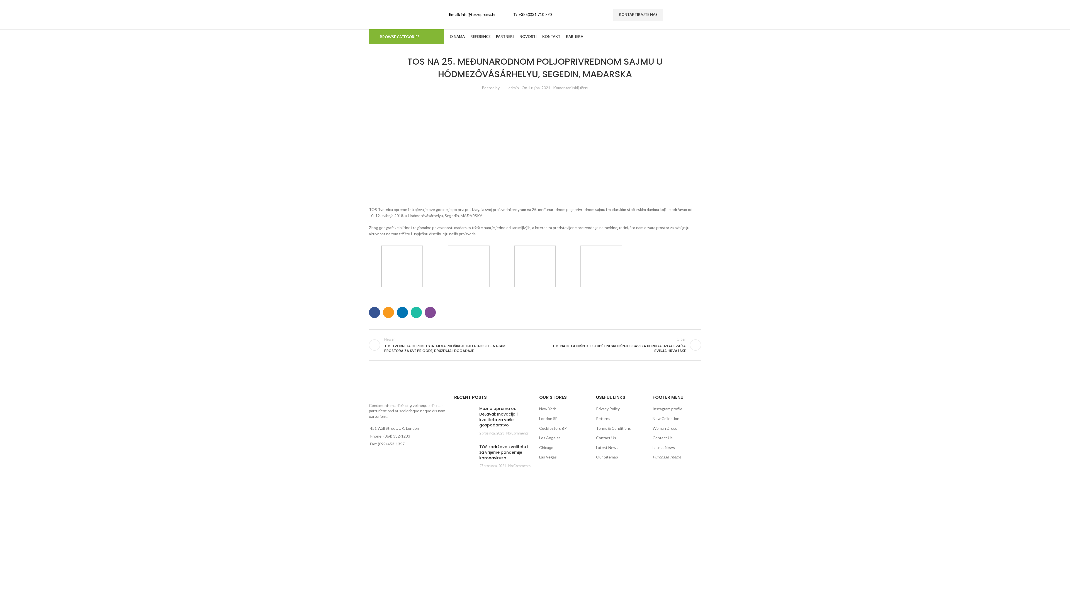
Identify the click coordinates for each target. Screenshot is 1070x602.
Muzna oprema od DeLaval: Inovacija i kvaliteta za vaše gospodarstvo (498, 417)
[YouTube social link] (686, 14)
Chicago (546, 447)
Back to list (535, 345)
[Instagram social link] (679, 14)
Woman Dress (665, 428)
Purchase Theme (667, 457)
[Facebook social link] (672, 14)
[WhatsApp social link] (416, 312)
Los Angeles (550, 437)
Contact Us (606, 437)
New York (547, 408)
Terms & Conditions (613, 428)
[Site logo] (395, 14)
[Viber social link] (430, 312)
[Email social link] (388, 312)
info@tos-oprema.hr (478, 14)
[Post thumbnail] (464, 421)
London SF (548, 418)
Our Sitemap (607, 457)
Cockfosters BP (553, 428)
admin (514, 87)
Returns (603, 418)
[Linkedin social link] (693, 14)
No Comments (517, 433)
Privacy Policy (608, 408)
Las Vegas (548, 457)
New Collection (666, 418)
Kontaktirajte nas (638, 14)
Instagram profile (667, 408)
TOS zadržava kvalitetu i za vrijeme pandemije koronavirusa (503, 452)
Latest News (607, 447)
